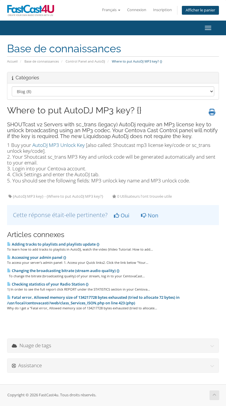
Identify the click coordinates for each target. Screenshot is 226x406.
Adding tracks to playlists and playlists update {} (55, 244)
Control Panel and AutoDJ (85, 61)
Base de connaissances (41, 61)
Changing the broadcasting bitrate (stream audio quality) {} (65, 270)
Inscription (162, 9)
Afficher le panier (200, 10)
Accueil (12, 61)
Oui (124, 215)
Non (152, 215)
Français (109, 9)
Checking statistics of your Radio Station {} (50, 284)
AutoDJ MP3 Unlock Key (58, 145)
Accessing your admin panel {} (38, 257)
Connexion (136, 9)
